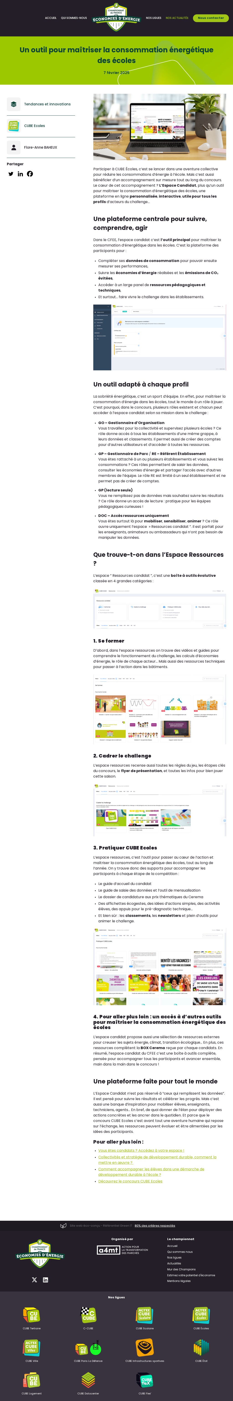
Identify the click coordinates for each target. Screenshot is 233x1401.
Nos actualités (177, 18)
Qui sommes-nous (74, 18)
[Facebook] (30, 174)
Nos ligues (153, 18)
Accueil (50, 18)
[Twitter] (11, 174)
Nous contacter (211, 18)
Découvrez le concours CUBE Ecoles (130, 1181)
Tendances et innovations (47, 104)
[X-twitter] (34, 1280)
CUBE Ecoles (34, 125)
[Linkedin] (20, 174)
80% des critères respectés (155, 1225)
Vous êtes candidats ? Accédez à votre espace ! (141, 1151)
